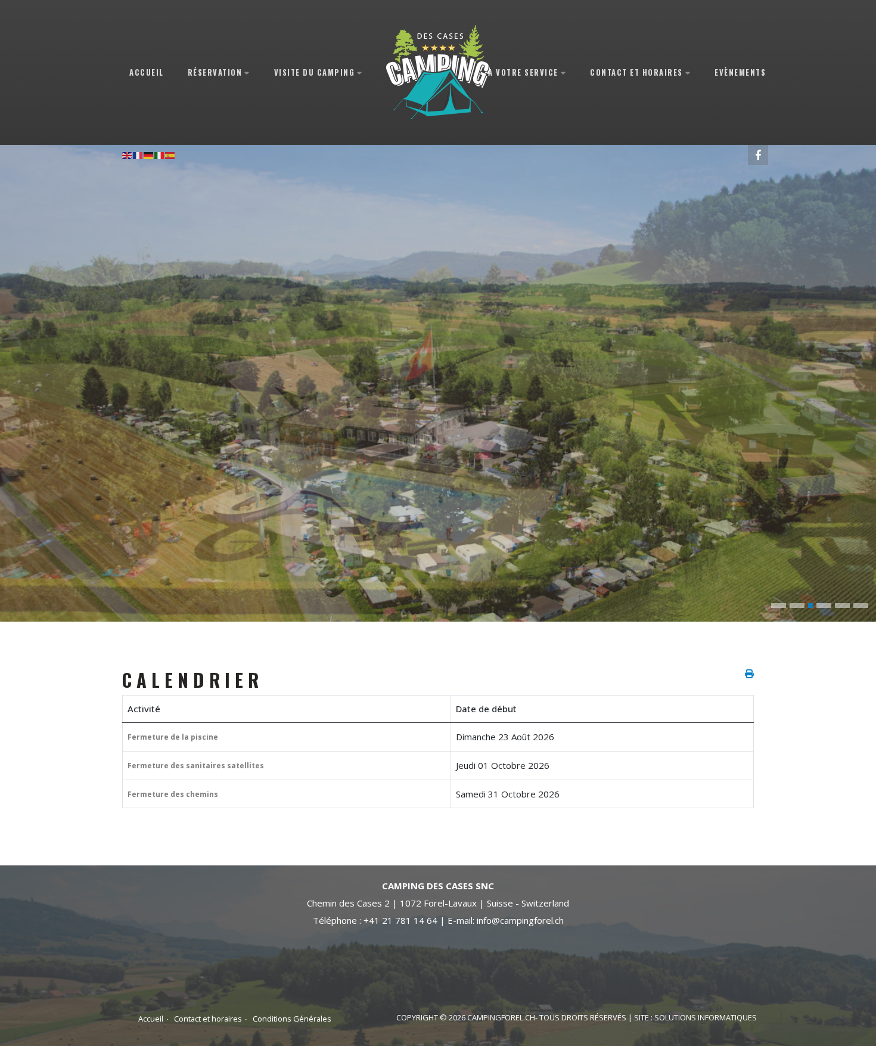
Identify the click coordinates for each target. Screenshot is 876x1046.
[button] (778, 605)
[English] (127, 154)
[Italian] (159, 154)
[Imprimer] (749, 673)
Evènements (740, 71)
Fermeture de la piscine (173, 737)
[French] (138, 154)
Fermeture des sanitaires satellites (196, 766)
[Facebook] (758, 155)
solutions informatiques (705, 1017)
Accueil (146, 71)
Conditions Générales (292, 1018)
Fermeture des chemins (173, 794)
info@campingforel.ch (520, 920)
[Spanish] (170, 154)
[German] (149, 154)
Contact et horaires (208, 1018)
